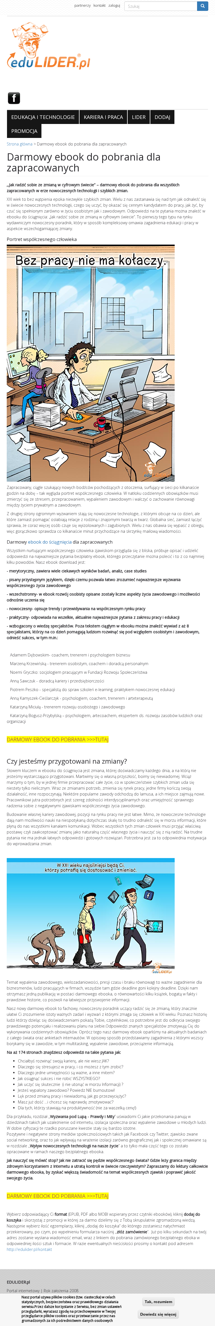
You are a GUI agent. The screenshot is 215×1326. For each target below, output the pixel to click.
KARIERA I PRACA (103, 117)
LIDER (139, 117)
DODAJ (162, 117)
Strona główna (19, 144)
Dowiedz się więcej (158, 1314)
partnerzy (82, 5)
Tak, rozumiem (158, 1301)
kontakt (100, 5)
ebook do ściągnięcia (50, 542)
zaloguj (114, 5)
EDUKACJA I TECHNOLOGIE (43, 117)
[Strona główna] (107, 45)
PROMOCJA (24, 131)
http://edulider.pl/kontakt (29, 1249)
